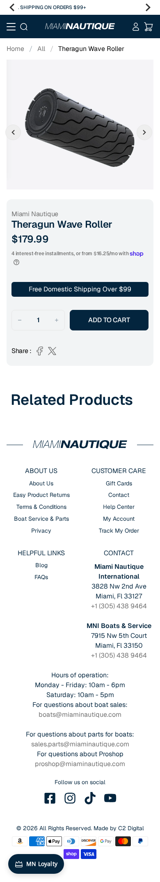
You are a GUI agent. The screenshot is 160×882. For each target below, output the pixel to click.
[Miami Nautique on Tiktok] (90, 798)
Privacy (41, 530)
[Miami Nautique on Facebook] (50, 798)
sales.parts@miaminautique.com (80, 744)
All (41, 49)
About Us (41, 483)
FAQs (41, 577)
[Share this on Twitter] (52, 351)
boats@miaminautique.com (80, 714)
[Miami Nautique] (80, 26)
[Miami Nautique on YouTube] (110, 798)
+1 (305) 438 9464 (119, 606)
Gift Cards (119, 483)
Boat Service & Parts (41, 518)
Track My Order (119, 530)
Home (15, 49)
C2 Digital (131, 828)
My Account (119, 518)
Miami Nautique (34, 214)
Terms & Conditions (41, 506)
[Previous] (11, 7)
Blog (41, 565)
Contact (118, 495)
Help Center (119, 506)
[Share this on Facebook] (40, 351)
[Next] (148, 7)
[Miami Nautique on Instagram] (70, 798)
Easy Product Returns (41, 495)
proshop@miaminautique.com (80, 764)
